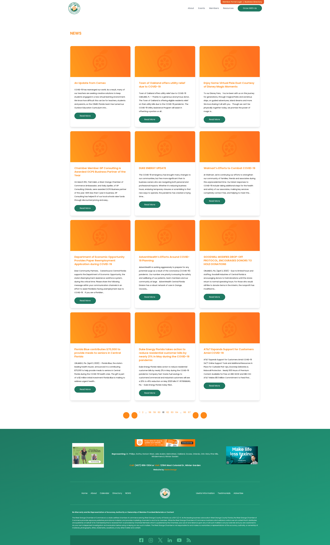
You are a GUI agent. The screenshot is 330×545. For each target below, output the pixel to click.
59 (154, 412)
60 (159, 412)
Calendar (104, 493)
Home (84, 493)
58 (150, 412)
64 (176, 412)
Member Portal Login (232, 2)
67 (189, 412)
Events (201, 8)
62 (167, 412)
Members (214, 8)
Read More (85, 115)
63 (172, 412)
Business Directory (253, 2)
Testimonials (224, 493)
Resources (228, 8)
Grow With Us (250, 8)
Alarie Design (170, 469)
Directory (117, 493)
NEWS (128, 493)
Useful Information (205, 493)
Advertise (238, 493)
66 (184, 412)
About (191, 8)
